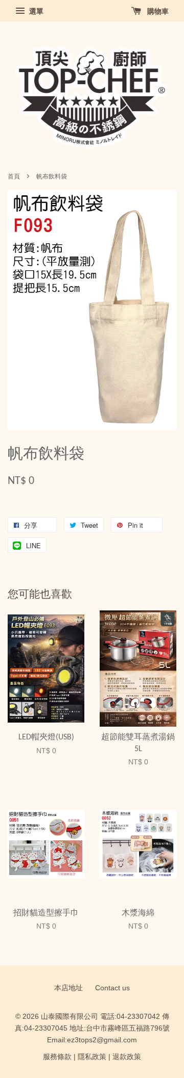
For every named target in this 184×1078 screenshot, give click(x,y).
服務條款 (57, 1057)
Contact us (112, 988)
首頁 (14, 176)
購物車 (157, 11)
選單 (35, 11)
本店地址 (68, 988)
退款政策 (126, 1057)
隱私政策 (92, 1057)
